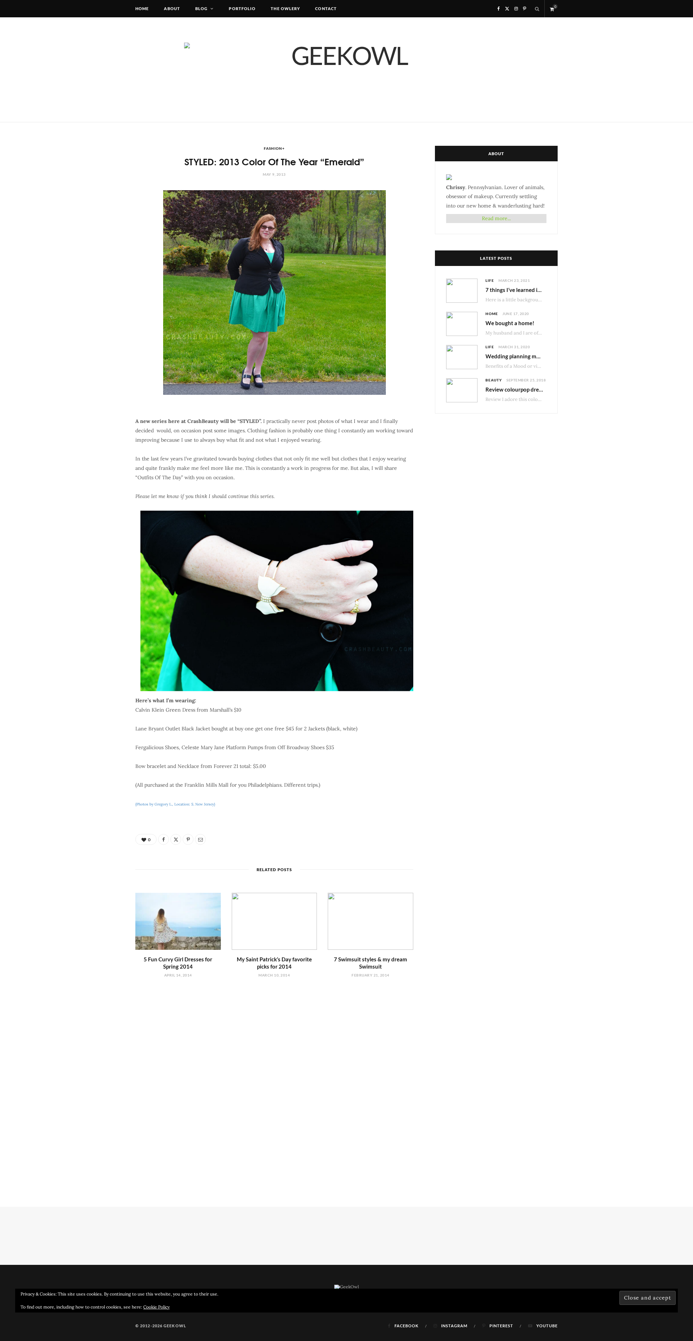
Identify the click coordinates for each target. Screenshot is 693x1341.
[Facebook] (163, 839)
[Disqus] (274, 1077)
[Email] (200, 839)
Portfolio (242, 8)
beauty (493, 380)
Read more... (496, 218)
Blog (201, 8)
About (172, 8)
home (491, 313)
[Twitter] (175, 839)
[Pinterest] (188, 839)
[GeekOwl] (346, 70)
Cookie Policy (156, 1307)
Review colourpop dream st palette (528, 389)
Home (142, 8)
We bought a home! (509, 323)
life (489, 280)
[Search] (537, 8)
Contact (326, 8)
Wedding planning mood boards (525, 356)
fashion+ (274, 148)
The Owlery (285, 8)
